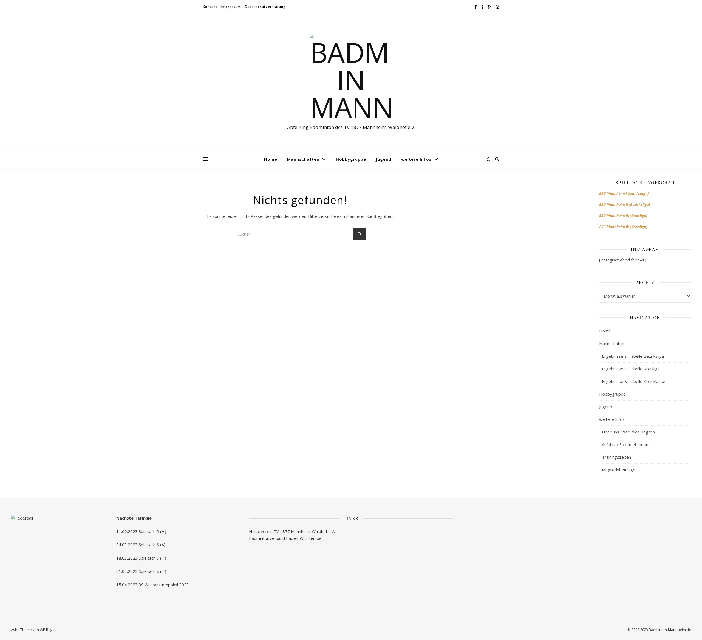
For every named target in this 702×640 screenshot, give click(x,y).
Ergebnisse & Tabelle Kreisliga (631, 368)
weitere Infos (416, 159)
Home (270, 159)
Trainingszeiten (616, 457)
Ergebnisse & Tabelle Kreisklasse (633, 381)
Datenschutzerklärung (265, 6)
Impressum (231, 6)
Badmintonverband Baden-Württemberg (287, 538)
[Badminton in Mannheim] (351, 77)
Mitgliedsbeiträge (618, 469)
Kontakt (210, 6)
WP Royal (47, 629)
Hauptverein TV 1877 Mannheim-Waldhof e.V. (292, 531)
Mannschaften (303, 159)
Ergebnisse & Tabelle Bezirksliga (633, 356)
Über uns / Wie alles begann (628, 432)
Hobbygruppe (351, 159)
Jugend (383, 159)
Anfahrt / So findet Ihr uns (626, 444)
